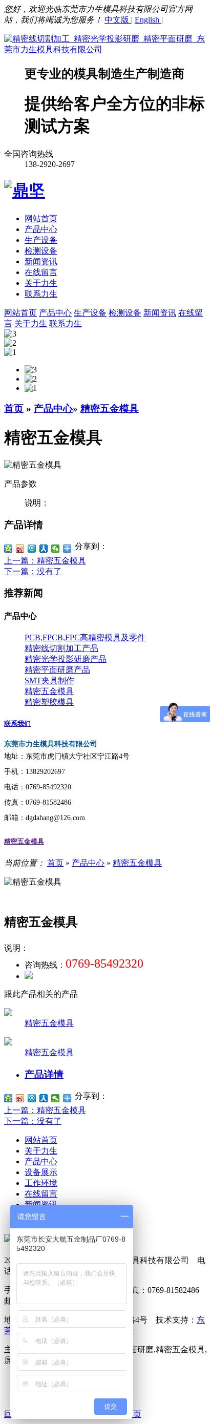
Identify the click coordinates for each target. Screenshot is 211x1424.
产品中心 (41, 229)
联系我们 (17, 723)
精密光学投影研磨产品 (66, 659)
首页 (14, 408)
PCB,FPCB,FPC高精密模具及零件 (85, 637)
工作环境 (41, 1183)
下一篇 (32, 571)
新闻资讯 (41, 261)
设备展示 (41, 1172)
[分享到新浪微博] (20, 549)
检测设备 (41, 250)
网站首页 (41, 218)
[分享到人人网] (43, 549)
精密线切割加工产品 (61, 648)
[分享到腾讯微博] (32, 549)
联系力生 (41, 293)
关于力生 (41, 283)
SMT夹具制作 (49, 680)
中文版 (117, 19)
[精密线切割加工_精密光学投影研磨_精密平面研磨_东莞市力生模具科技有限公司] (105, 49)
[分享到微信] (55, 549)
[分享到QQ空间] (8, 549)
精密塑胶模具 (49, 702)
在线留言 (41, 272)
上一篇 (45, 560)
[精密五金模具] (8, 1013)
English (148, 19)
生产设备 (41, 240)
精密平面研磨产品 (57, 669)
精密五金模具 (109, 408)
